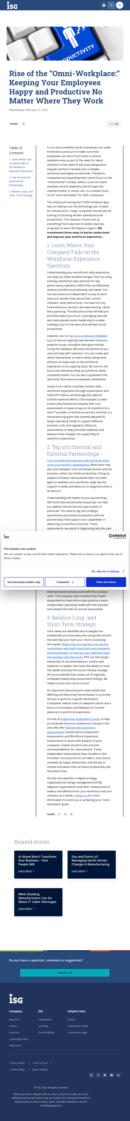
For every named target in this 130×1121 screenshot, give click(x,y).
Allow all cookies (106, 582)
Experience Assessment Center (80, 719)
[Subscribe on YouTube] (111, 1075)
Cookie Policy (17, 1069)
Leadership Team (18, 1039)
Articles (71, 1019)
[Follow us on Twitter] (98, 1075)
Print (112, 124)
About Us (14, 1019)
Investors (14, 1032)
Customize (63, 582)
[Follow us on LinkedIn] (105, 1075)
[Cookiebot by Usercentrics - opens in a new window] (111, 536)
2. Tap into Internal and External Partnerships (19, 181)
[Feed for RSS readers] (118, 1075)
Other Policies (40, 1069)
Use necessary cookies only (23, 582)
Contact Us (65, 972)
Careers (13, 1026)
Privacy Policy (17, 1063)
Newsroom (15, 1045)
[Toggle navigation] (119, 5)
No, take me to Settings (106, 571)
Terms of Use (40, 1063)
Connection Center (78, 1026)
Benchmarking (46, 1032)
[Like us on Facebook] (91, 1075)
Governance (45, 1019)
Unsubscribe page (77, 1032)
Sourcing (43, 1026)
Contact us (80, 795)
